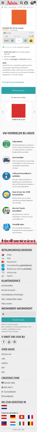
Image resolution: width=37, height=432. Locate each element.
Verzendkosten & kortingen (12, 294)
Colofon (4, 363)
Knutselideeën (10, 391)
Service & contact (8, 290)
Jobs (3, 358)
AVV (3, 367)
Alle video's (8, 387)
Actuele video (9, 382)
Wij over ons (6, 354)
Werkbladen (9, 396)
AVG (3, 372)
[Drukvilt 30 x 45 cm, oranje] (19, 17)
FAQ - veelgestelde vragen (11, 299)
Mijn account (6, 303)
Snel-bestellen (7, 285)
